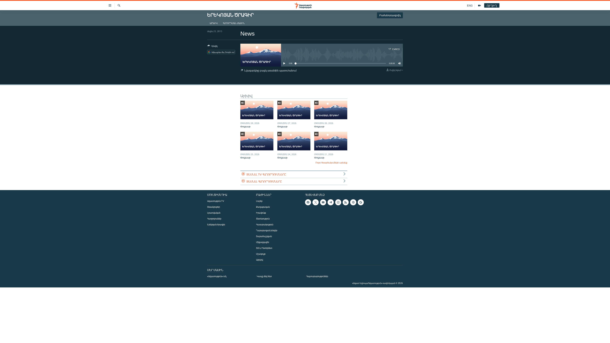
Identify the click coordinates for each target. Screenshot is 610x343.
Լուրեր (259, 201)
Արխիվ (214, 23)
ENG (470, 5)
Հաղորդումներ (214, 218)
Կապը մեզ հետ (264, 276)
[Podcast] (353, 202)
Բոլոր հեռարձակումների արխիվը (331, 162)
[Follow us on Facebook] (308, 202)
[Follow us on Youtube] (323, 202)
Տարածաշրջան (264, 236)
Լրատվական (213, 212)
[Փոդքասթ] (256, 110)
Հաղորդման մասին (234, 23)
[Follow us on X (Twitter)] (315, 202)
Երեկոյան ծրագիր (216, 224)
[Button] (212, 46)
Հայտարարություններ (317, 276)
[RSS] (346, 202)
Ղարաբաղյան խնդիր (266, 230)
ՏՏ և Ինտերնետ (264, 248)
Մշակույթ (260, 253)
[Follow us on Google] (361, 202)
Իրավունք (261, 212)
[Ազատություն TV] (479, 5)
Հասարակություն (264, 224)
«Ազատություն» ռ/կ (216, 276)
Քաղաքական (263, 206)
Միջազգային (262, 242)
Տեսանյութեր (213, 206)
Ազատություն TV (215, 201)
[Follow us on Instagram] (338, 202)
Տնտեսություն (263, 218)
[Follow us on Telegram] (331, 202)
